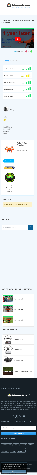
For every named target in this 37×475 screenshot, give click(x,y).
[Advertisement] (15, 259)
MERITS (6, 61)
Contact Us (30, 464)
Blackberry (21, 451)
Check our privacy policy (8, 468)
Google (19, 448)
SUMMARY (13, 61)
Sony (12, 448)
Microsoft (5, 448)
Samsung (23, 445)
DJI (25, 448)
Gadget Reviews (6, 445)
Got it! (13, 471)
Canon (31, 445)
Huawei (13, 451)
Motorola (5, 451)
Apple (16, 445)
